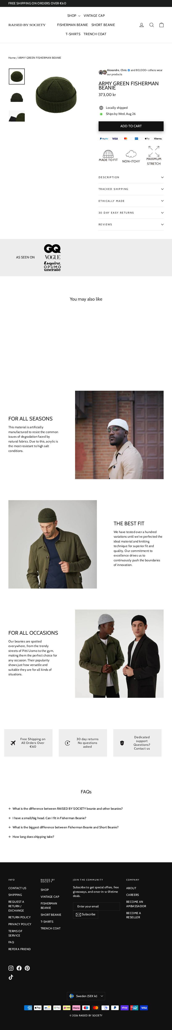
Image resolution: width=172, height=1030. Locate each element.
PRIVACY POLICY (19, 924)
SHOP (72, 16)
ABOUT (131, 888)
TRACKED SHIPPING (113, 189)
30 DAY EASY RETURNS (116, 212)
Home (12, 57)
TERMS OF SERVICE (15, 933)
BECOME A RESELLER (133, 915)
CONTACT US (17, 888)
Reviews (105, 224)
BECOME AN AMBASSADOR (136, 904)
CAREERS (132, 894)
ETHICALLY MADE (112, 200)
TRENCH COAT (95, 34)
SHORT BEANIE (103, 25)
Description (109, 177)
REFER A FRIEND (19, 949)
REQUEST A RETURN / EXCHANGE (16, 906)
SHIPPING (15, 894)
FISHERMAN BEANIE (72, 25)
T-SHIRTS (73, 34)
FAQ (11, 942)
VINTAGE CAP (94, 16)
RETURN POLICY (19, 917)
